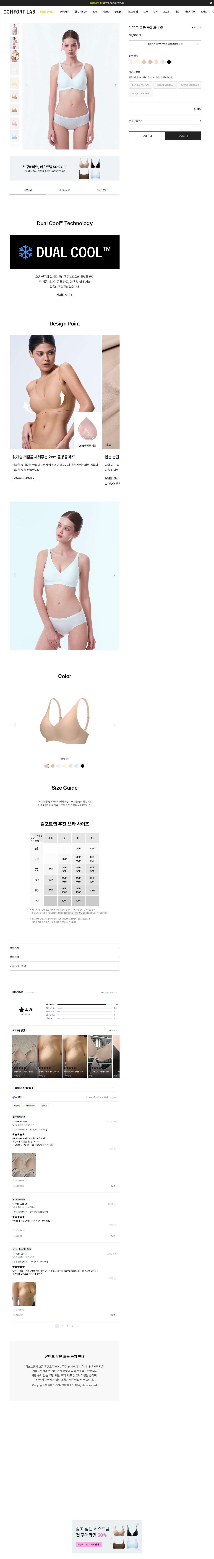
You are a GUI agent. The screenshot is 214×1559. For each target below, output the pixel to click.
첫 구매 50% (81, 11)
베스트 (106, 11)
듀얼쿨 (118, 11)
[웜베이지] (150, 61)
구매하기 (183, 136)
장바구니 (147, 136)
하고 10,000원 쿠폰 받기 (107, 3)
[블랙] (169, 61)
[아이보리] (131, 61)
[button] (115, 85)
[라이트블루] (162, 61)
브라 (146, 11)
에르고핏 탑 (132, 11)
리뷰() (101, 190)
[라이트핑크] (156, 61)
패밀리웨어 (190, 11)
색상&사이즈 (64, 190)
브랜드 (204, 11)
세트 (177, 11)
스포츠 (166, 11)
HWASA (64, 11)
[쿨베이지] (143, 61)
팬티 (155, 11)
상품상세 (28, 190)
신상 (95, 11)
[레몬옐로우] (137, 61)
